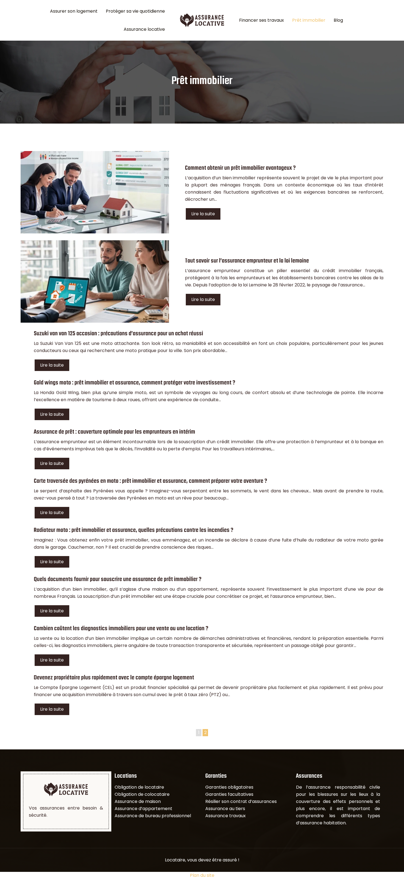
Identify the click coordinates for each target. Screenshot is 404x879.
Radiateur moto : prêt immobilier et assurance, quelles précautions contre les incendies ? (133, 530)
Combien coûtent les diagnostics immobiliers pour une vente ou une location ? (121, 629)
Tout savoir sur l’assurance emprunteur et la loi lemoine (247, 261)
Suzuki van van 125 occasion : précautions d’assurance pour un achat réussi (118, 334)
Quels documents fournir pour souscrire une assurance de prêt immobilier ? (117, 579)
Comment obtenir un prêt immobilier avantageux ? (240, 168)
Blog (338, 20)
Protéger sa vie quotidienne (135, 11)
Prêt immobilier (308, 20)
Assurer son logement (74, 11)
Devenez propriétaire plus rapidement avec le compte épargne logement (114, 678)
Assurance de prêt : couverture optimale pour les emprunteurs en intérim (114, 432)
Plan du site (202, 875)
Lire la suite (203, 214)
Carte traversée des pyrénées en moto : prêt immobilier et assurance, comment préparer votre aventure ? (150, 481)
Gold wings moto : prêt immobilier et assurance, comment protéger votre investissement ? (134, 383)
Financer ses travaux (261, 20)
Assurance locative (144, 29)
